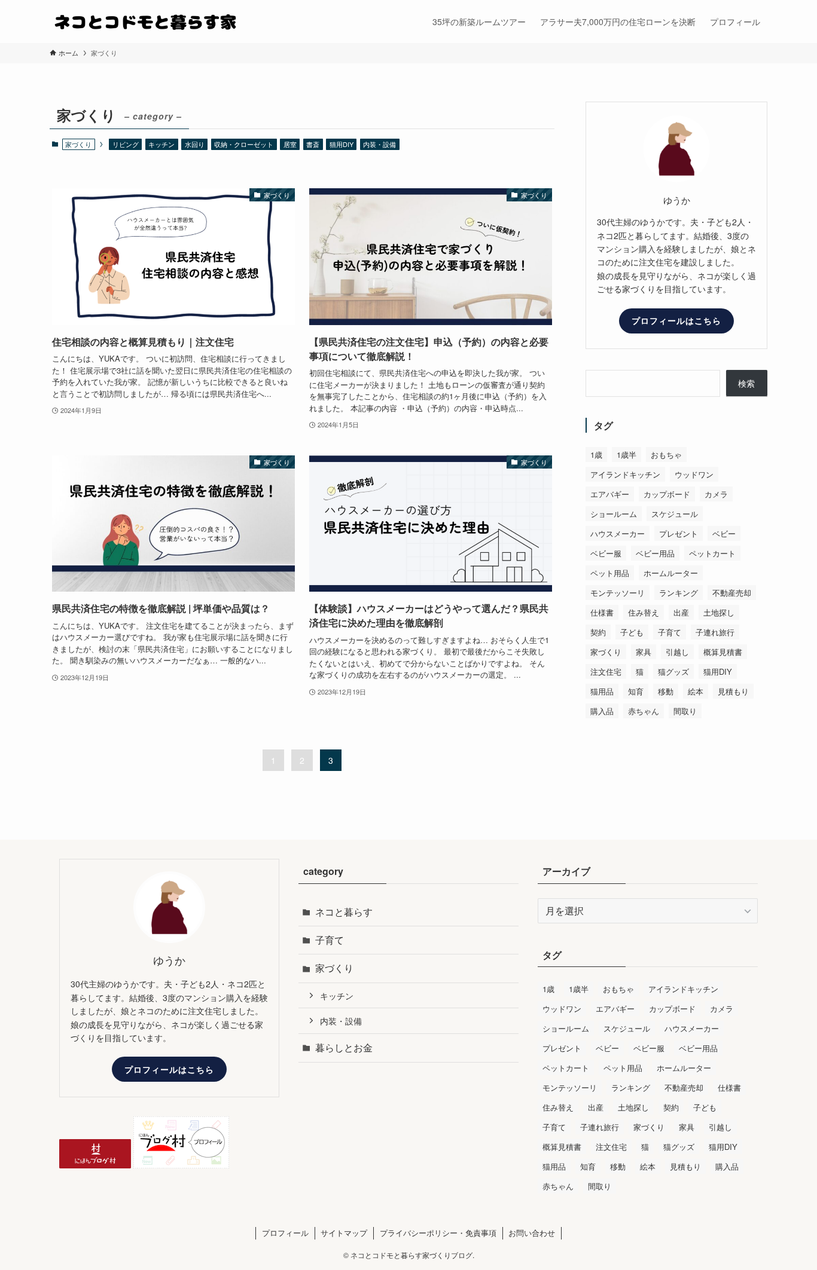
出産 (681, 612)
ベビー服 (605, 553)
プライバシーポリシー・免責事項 (438, 1232)
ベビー (724, 533)
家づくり (605, 651)
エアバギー (609, 494)
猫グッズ (673, 671)
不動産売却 (731, 592)
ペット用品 (609, 573)
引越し (677, 651)
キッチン (161, 144)
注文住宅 (605, 671)
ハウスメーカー (617, 533)
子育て (669, 632)
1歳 (596, 454)
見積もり (733, 691)
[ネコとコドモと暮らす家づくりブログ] (145, 21)
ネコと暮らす (344, 912)
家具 (643, 651)
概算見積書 (722, 651)
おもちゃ (666, 454)
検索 (746, 383)
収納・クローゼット (243, 144)
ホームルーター (671, 573)
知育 (636, 691)
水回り (195, 144)
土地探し (718, 612)
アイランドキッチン (625, 474)
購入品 (602, 711)
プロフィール (285, 1232)
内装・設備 (379, 144)
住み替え (643, 612)
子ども (632, 632)
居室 (290, 144)
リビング (125, 144)
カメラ (716, 494)
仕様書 (602, 612)
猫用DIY (341, 144)
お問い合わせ (531, 1232)
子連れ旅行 (715, 632)
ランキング (678, 592)
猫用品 (602, 691)
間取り (685, 711)
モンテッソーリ (617, 592)
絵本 (695, 691)
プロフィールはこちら (676, 320)
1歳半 (626, 454)
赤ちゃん (643, 711)
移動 (665, 691)
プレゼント (678, 533)
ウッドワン (694, 474)
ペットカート (712, 553)
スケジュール (674, 513)
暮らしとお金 (344, 1047)
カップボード (667, 494)
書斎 (312, 144)
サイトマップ (344, 1232)
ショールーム (613, 513)
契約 (598, 632)
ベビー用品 (655, 553)
